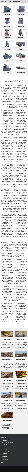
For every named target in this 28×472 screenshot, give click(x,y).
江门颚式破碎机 (4, 453)
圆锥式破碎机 (21, 26)
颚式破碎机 (7, 14)
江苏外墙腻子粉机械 (7, 420)
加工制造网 (3, 437)
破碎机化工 (5, 446)
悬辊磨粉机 (20, 37)
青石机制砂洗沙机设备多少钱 (7, 442)
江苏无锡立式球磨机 (20, 400)
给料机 (20, 49)
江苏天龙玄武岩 (20, 339)
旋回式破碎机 (7, 26)
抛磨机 (2, 462)
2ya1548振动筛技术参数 (6, 439)
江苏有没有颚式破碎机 (21, 380)
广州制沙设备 (4, 456)
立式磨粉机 (7, 37)
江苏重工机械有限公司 (7, 359)
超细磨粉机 (7, 49)
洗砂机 (7, 72)
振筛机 (20, 61)
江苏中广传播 (7, 339)
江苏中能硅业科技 (7, 380)
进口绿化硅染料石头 (5, 459)
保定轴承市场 (5, 444)
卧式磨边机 (5, 449)
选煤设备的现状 (6, 451)
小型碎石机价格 (4, 440)
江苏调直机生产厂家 (7, 400)
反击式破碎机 (21, 14)
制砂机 (7, 61)
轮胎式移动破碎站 (21, 72)
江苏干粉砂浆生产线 (20, 359)
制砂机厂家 (3, 1)
